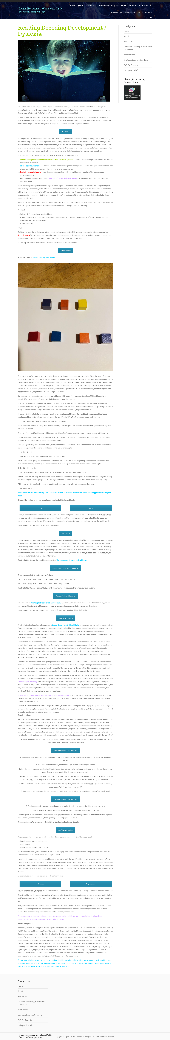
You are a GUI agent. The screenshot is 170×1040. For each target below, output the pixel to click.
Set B (91, 508)
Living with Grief (131, 70)
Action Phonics (65, 251)
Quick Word (66, 533)
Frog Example (90, 884)
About (126, 36)
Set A (40, 508)
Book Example (40, 884)
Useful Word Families (65, 830)
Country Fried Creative (104, 1036)
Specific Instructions (66, 618)
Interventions (129, 54)
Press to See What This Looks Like (65, 750)
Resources (128, 41)
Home (126, 31)
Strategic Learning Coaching (136, 60)
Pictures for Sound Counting (65, 596)
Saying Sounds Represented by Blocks (65, 568)
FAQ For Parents (131, 65)
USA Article (65, 132)
